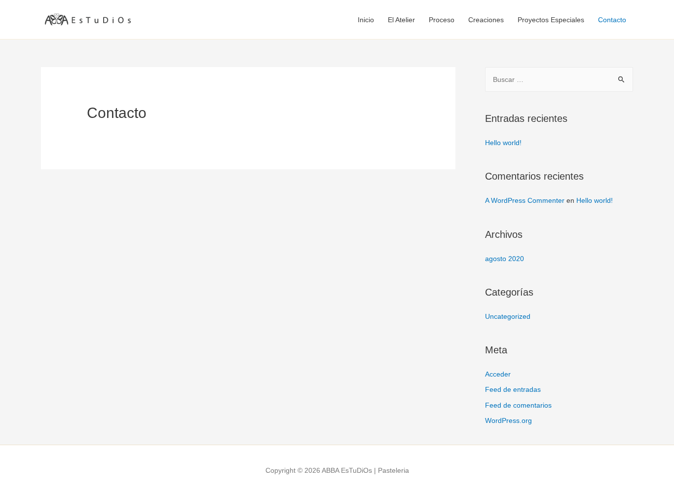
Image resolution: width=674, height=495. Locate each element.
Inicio (366, 20)
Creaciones (486, 20)
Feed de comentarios (518, 405)
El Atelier (401, 20)
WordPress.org (508, 420)
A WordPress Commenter (524, 200)
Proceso (441, 20)
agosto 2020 (504, 259)
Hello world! (503, 143)
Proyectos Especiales (551, 20)
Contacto (612, 20)
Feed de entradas (513, 389)
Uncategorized (507, 316)
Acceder (498, 374)
